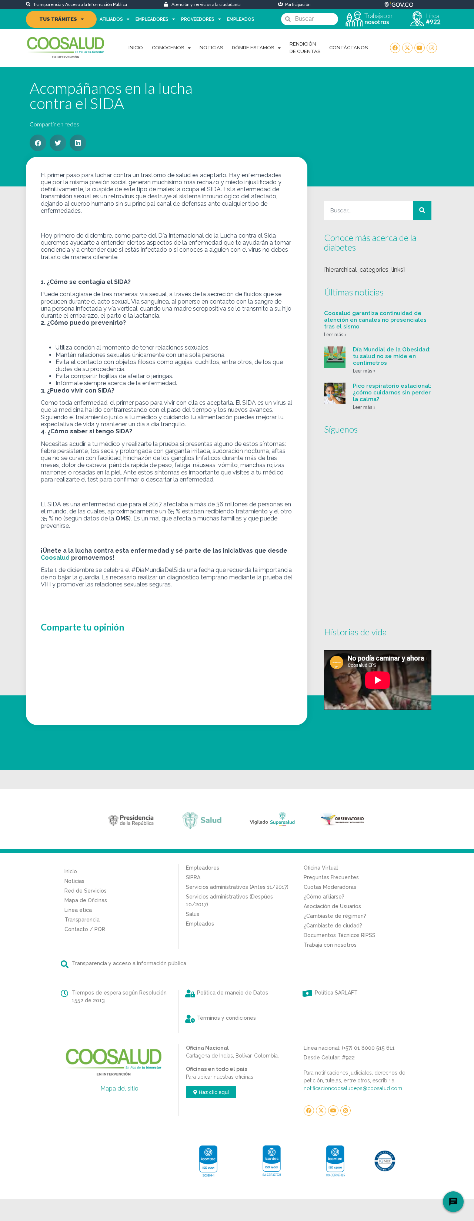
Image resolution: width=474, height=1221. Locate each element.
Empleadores (152, 19)
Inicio (135, 47)
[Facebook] (395, 48)
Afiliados (111, 19)
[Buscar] (422, 210)
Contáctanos (348, 47)
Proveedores (197, 19)
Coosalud (55, 557)
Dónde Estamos (253, 47)
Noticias (211, 47)
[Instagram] (432, 48)
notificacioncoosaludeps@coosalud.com (353, 1088)
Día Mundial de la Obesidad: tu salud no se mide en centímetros (392, 356)
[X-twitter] (407, 48)
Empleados (240, 19)
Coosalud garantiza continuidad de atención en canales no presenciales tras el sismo (375, 320)
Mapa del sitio (119, 1088)
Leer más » (335, 334)
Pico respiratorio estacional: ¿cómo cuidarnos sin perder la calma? (392, 393)
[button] (38, 143)
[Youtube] (419, 48)
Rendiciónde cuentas (305, 47)
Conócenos (168, 47)
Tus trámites (58, 19)
